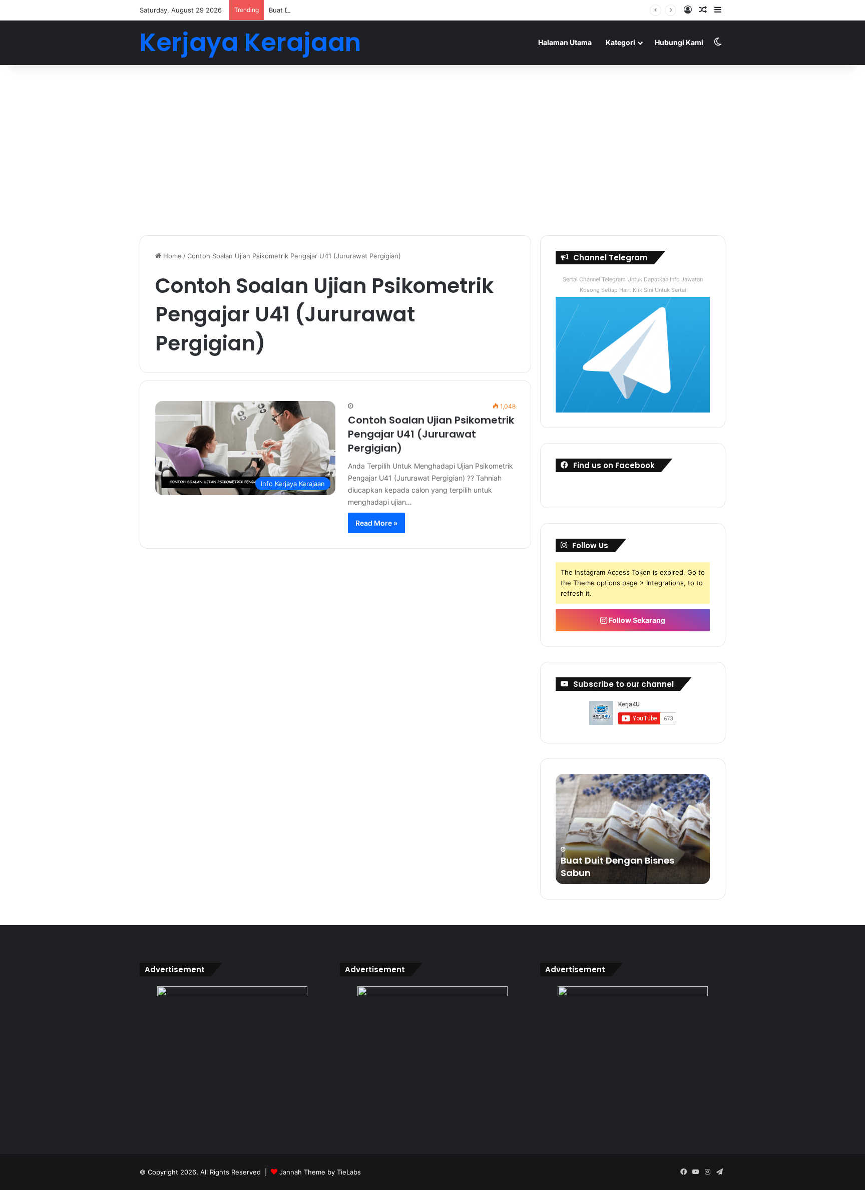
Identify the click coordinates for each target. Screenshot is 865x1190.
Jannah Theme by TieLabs (320, 1172)
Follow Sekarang (636, 620)
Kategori (620, 42)
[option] (633, 829)
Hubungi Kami (679, 42)
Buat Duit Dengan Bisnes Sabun (318, 10)
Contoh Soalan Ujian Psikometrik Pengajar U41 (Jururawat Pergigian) (431, 434)
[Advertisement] (432, 150)
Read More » (376, 523)
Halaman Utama (565, 42)
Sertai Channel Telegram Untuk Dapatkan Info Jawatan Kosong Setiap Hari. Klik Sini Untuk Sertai (633, 284)
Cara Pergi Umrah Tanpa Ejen (629, 873)
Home (171, 256)
